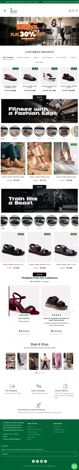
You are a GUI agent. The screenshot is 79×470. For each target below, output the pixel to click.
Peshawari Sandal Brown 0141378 (10, 86)
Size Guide (30, 437)
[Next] (76, 79)
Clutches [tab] (73, 57)
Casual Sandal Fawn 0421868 (66, 177)
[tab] (38, 44)
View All (39, 97)
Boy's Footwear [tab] (47, 57)
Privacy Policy (32, 432)
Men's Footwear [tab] (8, 57)
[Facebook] (33, 461)
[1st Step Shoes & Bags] (39, 32)
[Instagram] (37, 461)
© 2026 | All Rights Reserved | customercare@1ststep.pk (39, 466)
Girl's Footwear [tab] (61, 57)
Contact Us (57, 427)
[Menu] (5, 11)
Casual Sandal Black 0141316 (13, 264)
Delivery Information (34, 429)
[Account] (73, 11)
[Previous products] (3, 156)
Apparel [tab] (36, 57)
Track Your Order (59, 432)
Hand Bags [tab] (39, 62)
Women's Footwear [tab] (23, 57)
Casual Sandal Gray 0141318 (29, 86)
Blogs (29, 439)
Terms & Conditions (34, 434)
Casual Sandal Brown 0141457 (69, 86)
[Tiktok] (45, 461)
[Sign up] (75, 454)
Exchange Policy (59, 429)
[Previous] (3, 79)
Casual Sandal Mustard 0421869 (13, 177)
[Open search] (70, 11)
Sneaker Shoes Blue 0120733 (49, 86)
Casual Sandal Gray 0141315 (66, 264)
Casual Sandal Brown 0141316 (39, 264)
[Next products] (75, 156)
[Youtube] (41, 461)
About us (30, 427)
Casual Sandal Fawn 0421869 (40, 177)
